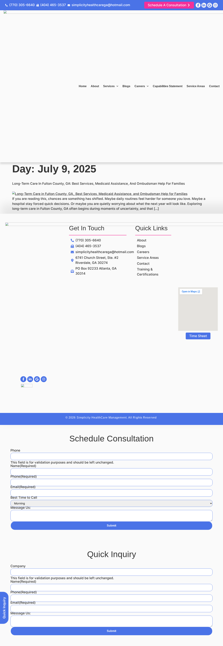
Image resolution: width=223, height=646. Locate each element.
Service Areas (196, 86)
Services (109, 86)
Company (18, 566)
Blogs (126, 86)
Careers (139, 86)
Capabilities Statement (167, 86)
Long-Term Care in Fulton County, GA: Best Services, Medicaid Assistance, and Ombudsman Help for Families (98, 184)
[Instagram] (215, 5)
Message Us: (20, 507)
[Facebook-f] (198, 5)
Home (83, 86)
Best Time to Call (23, 497)
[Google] (209, 5)
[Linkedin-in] (203, 5)
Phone (15, 450)
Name (23, 466)
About (95, 86)
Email (23, 487)
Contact (214, 86)
